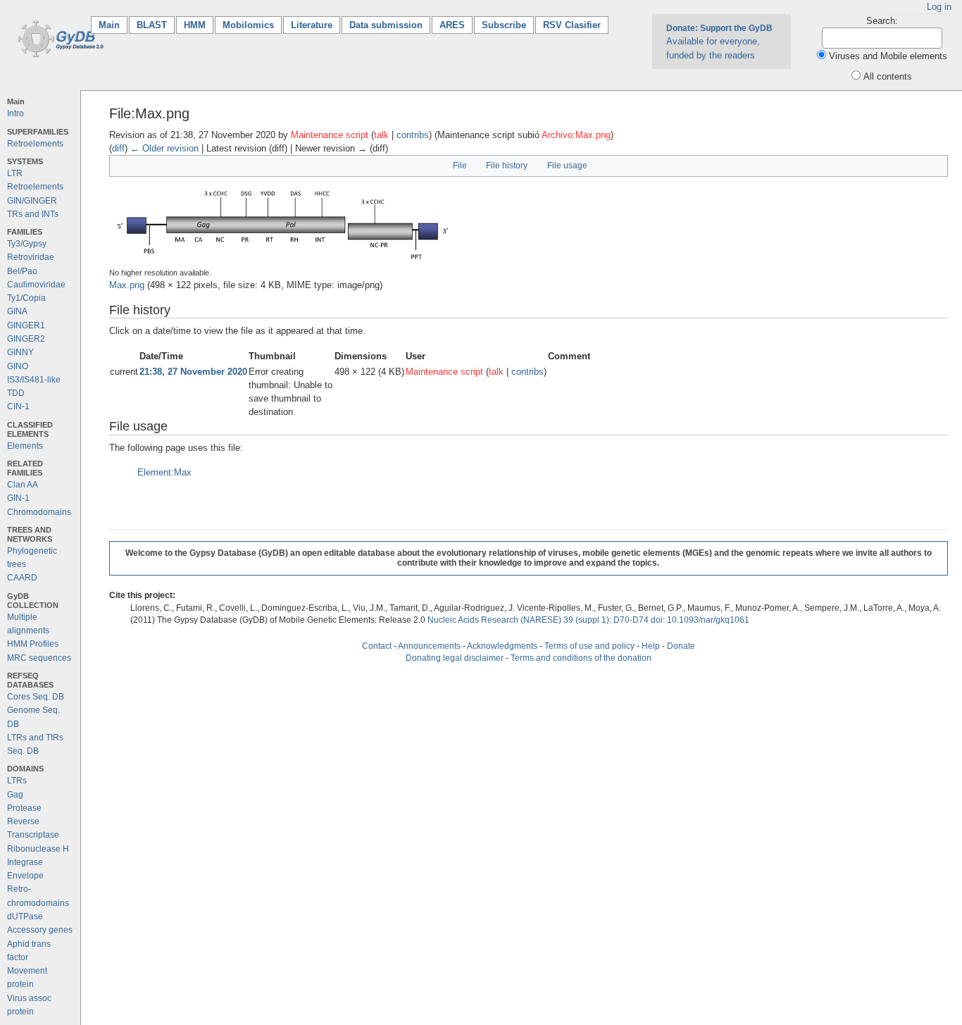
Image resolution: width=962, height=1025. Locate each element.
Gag (15, 794)
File (460, 165)
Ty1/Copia (26, 298)
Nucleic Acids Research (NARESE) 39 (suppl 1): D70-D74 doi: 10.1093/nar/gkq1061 (588, 620)
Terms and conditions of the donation (581, 658)
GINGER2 (26, 339)
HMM (195, 25)
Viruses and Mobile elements (888, 56)
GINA (17, 311)
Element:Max (164, 472)
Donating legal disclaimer (455, 658)
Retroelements (35, 143)
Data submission (386, 25)
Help (651, 646)
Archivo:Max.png (576, 135)
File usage (567, 165)
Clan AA (22, 484)
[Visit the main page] (58, 37)
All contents (887, 76)
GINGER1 (26, 325)
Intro (15, 113)
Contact (377, 646)
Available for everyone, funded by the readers (719, 41)
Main (113, 25)
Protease (24, 808)
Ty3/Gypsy (26, 244)
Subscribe (504, 25)
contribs (412, 135)
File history (506, 165)
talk (381, 135)
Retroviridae (30, 257)
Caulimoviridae (36, 284)
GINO (17, 366)
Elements (25, 446)
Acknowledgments (502, 646)
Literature (311, 25)
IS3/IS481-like (34, 379)
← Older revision (164, 148)
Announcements (429, 646)
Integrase (25, 862)
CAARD (22, 577)
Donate (681, 646)
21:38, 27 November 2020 (193, 371)
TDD (16, 393)
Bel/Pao (22, 271)
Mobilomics (248, 25)
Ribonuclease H (38, 849)
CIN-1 (18, 406)
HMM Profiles (32, 644)
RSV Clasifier (572, 25)
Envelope (25, 875)
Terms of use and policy (589, 646)
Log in (939, 6)
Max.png (126, 285)
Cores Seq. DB (35, 696)
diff (118, 148)
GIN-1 (18, 498)
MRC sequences (39, 658)
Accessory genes (40, 930)
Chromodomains (39, 512)
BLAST (152, 25)
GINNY (20, 352)
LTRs (17, 780)
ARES (452, 25)
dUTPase (25, 916)
